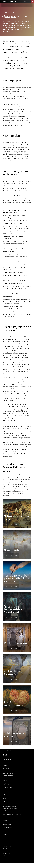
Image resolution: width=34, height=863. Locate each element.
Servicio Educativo (7, 818)
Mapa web (5, 844)
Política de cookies (7, 853)
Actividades (5, 820)
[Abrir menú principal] (29, 1)
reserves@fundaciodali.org (9, 750)
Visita (5, 766)
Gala (4, 792)
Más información (11, 524)
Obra (4, 798)
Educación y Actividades (12, 815)
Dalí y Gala (7, 784)
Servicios (19, 5)
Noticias (4, 832)
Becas (26, 5)
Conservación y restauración (9, 806)
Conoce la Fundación (7, 5)
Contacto (5, 834)
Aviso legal (5, 848)
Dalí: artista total (6, 789)
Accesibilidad (6, 780)
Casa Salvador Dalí (7, 771)
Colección (5, 801)
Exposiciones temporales (8, 811)
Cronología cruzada (7, 787)
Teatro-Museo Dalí (7, 768)
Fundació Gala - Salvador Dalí (4, 1)
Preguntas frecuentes (7, 778)
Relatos (4, 794)
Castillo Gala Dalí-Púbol (8, 773)
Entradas (32, 1)
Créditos (4, 855)
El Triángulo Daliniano (8, 775)
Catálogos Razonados (8, 804)
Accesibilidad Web (7, 846)
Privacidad (5, 851)
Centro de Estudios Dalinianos (10, 808)
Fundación (13, 1)
